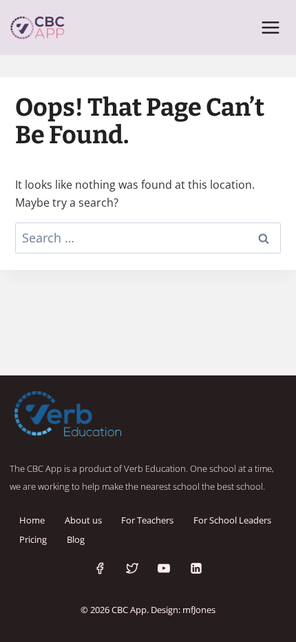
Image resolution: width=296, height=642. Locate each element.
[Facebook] (99, 568)
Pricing (33, 539)
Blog (76, 539)
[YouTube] (163, 568)
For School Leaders (232, 520)
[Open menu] (270, 27)
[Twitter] (132, 568)
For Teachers (147, 520)
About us (83, 520)
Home (32, 520)
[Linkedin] (196, 568)
